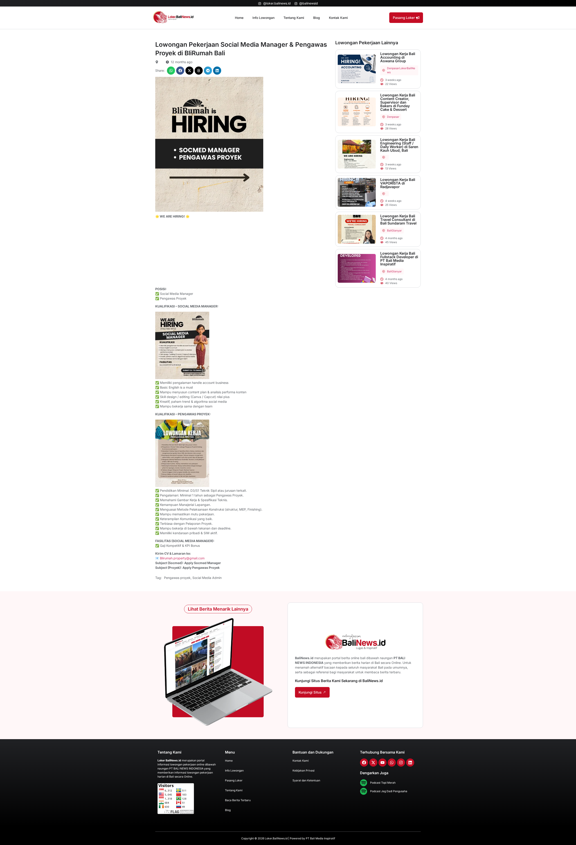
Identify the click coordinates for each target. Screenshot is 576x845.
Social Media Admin (207, 578)
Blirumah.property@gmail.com (182, 558)
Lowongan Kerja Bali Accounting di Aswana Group (397, 57)
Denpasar (393, 68)
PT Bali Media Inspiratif (320, 838)
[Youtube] (382, 762)
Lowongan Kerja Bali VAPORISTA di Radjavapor (397, 183)
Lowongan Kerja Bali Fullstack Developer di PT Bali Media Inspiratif (399, 258)
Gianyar (397, 230)
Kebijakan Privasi (303, 770)
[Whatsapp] (392, 762)
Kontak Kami (338, 18)
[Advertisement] (243, 253)
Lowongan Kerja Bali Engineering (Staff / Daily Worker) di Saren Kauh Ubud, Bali (399, 145)
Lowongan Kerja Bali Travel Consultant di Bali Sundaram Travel (398, 219)
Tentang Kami (294, 18)
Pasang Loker (234, 780)
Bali (389, 230)
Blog (316, 18)
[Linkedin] (410, 762)
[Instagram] (401, 762)
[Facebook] (364, 762)
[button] (171, 71)
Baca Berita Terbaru (238, 800)
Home (239, 18)
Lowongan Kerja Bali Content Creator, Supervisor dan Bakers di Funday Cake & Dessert (397, 102)
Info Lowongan (263, 18)
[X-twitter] (373, 762)
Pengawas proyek (177, 578)
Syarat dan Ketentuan (306, 780)
